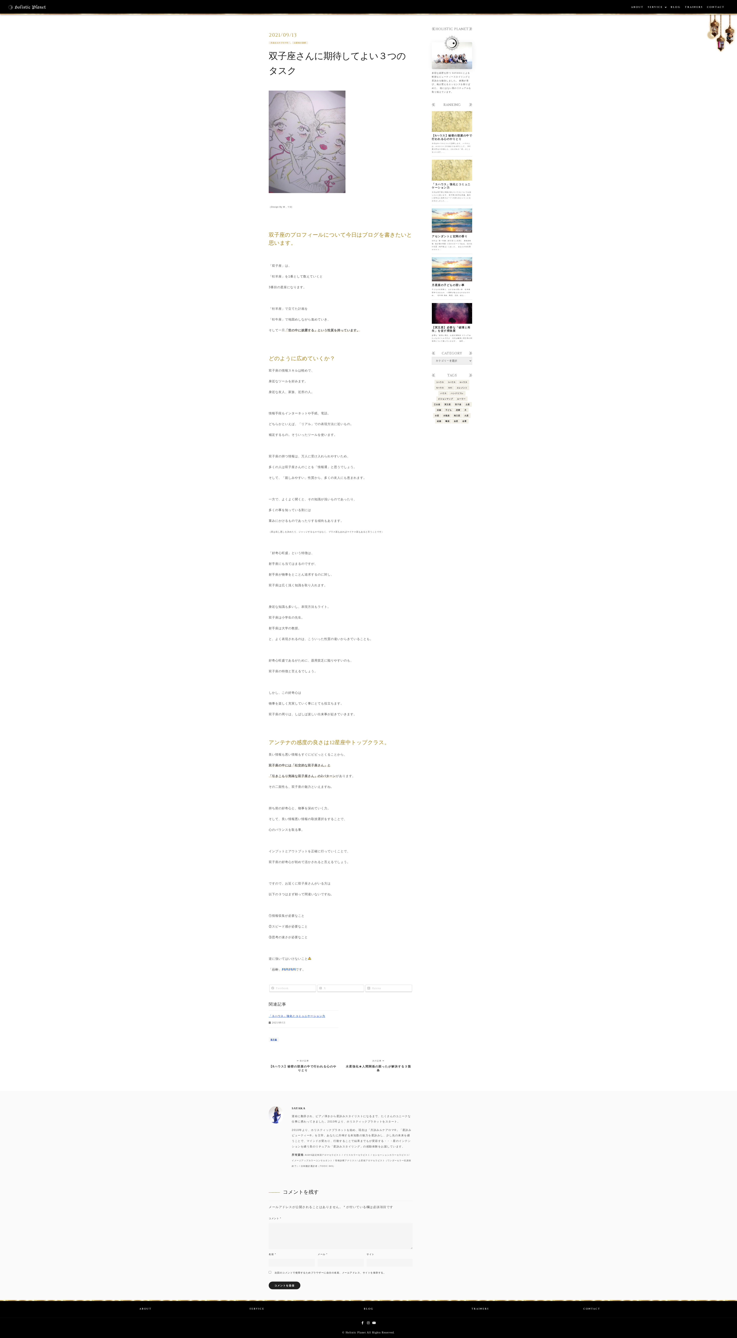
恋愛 (458, 410)
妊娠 (439, 410)
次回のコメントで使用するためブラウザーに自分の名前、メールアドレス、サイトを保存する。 (330, 1272)
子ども (448, 410)
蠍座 (447, 421)
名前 (272, 1254)
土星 (468, 404)
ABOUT (145, 1309)
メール (323, 1254)
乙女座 (437, 404)
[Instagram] (368, 1322)
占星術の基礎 (300, 43)
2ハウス (440, 382)
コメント (275, 1218)
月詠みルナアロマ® (279, 43)
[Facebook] (362, 1322)
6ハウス (463, 382)
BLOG (368, 1309)
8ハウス (440, 388)
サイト (370, 1254)
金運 (464, 421)
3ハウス (452, 382)
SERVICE (257, 1309)
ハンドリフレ (457, 393)
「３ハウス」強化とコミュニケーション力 (297, 1016)
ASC (450, 388)
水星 (437, 416)
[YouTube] (374, 1322)
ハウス (443, 393)
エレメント (462, 388)
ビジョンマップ (445, 399)
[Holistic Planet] (27, 7)
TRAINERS (480, 1309)
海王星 (457, 416)
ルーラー (461, 399)
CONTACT (591, 1309)
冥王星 (448, 404)
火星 (466, 416)
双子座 (274, 1040)
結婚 (439, 421)
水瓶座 (446, 416)
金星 (456, 421)
